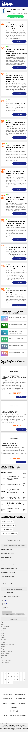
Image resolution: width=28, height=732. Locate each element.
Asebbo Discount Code (6, 557)
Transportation (4, 658)
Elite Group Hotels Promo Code (9, 533)
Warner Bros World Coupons (14, 540)
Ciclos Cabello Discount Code (8, 572)
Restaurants (4, 655)
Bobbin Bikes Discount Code (7, 553)
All (2, 673)
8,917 (5, 604)
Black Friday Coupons (20, 694)
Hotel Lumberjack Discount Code (9, 568)
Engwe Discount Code (6, 549)
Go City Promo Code (7, 529)
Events (3, 646)
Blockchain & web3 (5, 626)
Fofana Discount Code (6, 561)
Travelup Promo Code (7, 521)
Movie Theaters (5, 653)
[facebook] (10, 711)
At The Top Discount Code (7, 584)
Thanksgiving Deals (7, 694)
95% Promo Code (17, 317)
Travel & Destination (5, 640)
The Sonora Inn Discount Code (8, 564)
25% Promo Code (16, 352)
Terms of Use (14, 707)
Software (3, 637)
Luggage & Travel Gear (6, 651)
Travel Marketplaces (6, 660)
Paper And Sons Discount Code (8, 580)
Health (2, 631)
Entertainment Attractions (7, 644)
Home (2, 633)
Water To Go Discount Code (7, 576)
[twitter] (13, 711)
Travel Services (5, 662)
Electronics (3, 628)
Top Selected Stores (20, 698)
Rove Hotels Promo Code (8, 525)
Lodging (3, 649)
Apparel (3, 622)
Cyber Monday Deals (7, 698)
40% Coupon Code (17, 324)
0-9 (11, 682)
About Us (5, 703)
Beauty (2, 624)
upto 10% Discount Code (16, 332)
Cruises (3, 642)
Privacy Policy (22, 703)
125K (5, 600)
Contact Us (13, 703)
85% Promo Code (16, 345)
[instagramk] (17, 711)
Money (2, 635)
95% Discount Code (16, 338)
